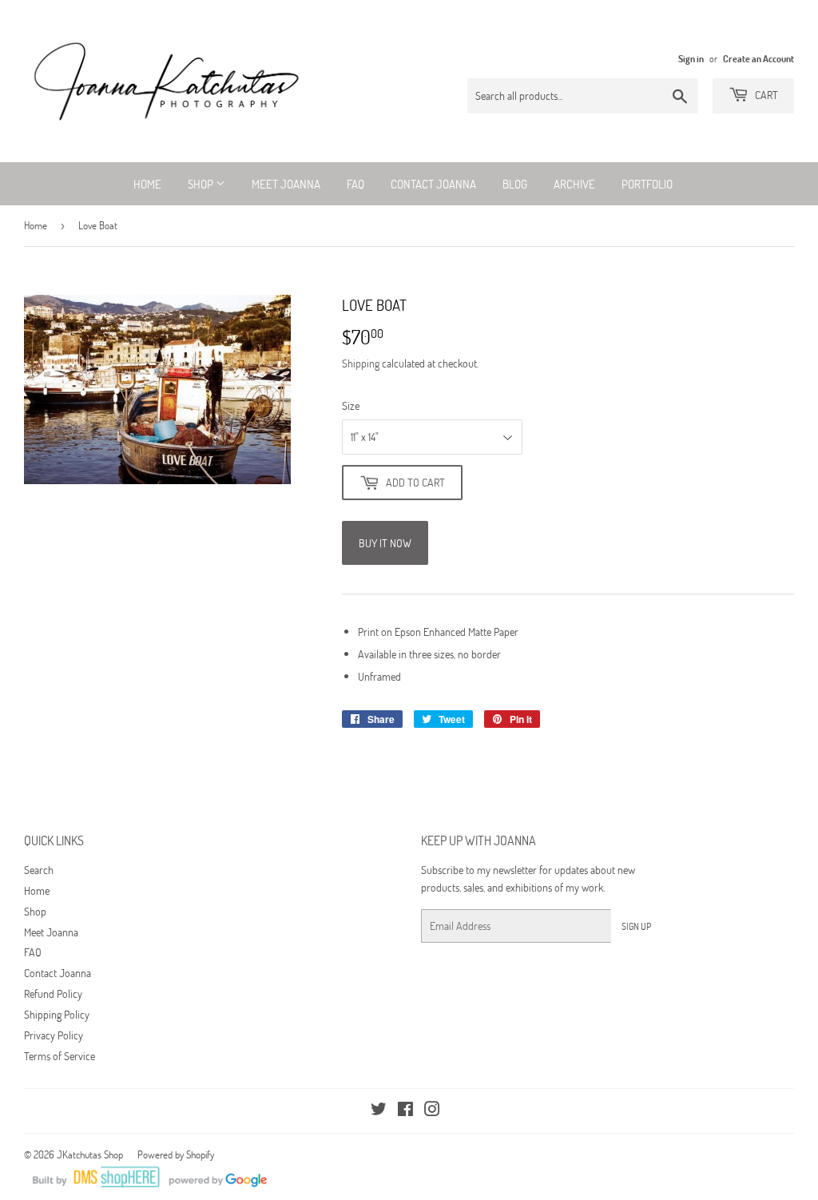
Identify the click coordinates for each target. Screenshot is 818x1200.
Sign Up (636, 926)
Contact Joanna (433, 184)
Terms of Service (59, 1055)
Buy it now (385, 542)
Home (147, 184)
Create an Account (758, 58)
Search (39, 869)
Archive (574, 184)
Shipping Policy (56, 1014)
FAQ (355, 184)
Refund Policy (53, 993)
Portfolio (647, 184)
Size (350, 405)
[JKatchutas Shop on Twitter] (379, 1111)
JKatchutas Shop (90, 1154)
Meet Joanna (286, 184)
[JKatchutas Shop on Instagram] (432, 1111)
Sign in (691, 58)
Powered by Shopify (175, 1154)
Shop (202, 184)
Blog (514, 184)
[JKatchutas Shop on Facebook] (405, 1111)
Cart (765, 94)
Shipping (360, 363)
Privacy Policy (53, 1035)
